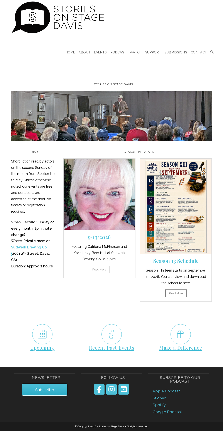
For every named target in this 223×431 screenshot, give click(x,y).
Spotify (159, 404)
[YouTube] (123, 389)
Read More (99, 269)
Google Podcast (167, 411)
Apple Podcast (166, 391)
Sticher (159, 398)
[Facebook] (99, 389)
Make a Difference (180, 347)
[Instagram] (111, 389)
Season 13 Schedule (176, 260)
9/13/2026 (99, 236)
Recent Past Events (111, 347)
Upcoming (42, 347)
